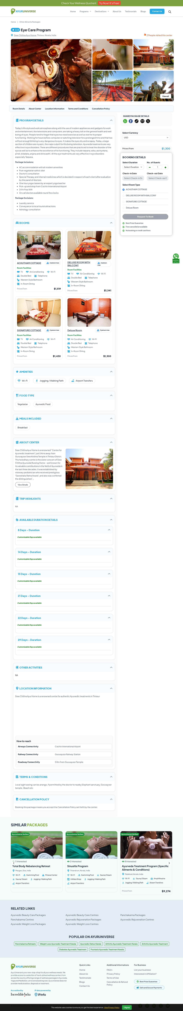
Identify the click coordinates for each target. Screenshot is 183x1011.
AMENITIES (26, 371)
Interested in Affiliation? (145, 973)
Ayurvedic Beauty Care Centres (82, 915)
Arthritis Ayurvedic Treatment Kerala (121, 944)
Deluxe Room (74, 330)
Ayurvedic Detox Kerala (90, 944)
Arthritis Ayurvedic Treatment (155, 944)
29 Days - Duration (29, 640)
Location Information (54, 108)
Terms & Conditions (33, 777)
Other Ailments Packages (29, 22)
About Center (35, 108)
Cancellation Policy (101, 108)
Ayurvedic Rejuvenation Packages (83, 919)
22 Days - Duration (29, 618)
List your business (142, 970)
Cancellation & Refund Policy (117, 983)
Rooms (24, 223)
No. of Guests (153, 162)
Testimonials (131, 11)
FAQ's (109, 970)
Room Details (19, 108)
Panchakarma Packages (132, 915)
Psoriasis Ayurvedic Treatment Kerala (107, 949)
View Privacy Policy (112, 1007)
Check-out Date (155, 173)
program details (31, 120)
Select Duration (129, 162)
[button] (169, 863)
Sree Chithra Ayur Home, (25, 35)
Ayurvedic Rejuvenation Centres (137, 919)
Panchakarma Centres (22, 919)
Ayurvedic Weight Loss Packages (28, 924)
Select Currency (130, 133)
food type (26, 395)
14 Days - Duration (29, 552)
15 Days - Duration (29, 574)
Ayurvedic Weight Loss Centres (82, 924)
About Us (117, 11)
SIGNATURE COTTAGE (29, 330)
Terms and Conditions (78, 108)
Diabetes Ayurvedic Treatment (72, 949)
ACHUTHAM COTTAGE (29, 263)
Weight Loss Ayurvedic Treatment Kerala (58, 944)
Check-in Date (129, 173)
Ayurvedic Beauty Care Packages (28, 915)
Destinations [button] (101, 11)
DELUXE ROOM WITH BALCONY (141, 195)
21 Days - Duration (29, 596)
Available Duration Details (38, 520)
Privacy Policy (113, 973)
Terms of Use (113, 977)
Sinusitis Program (77, 866)
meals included (30, 418)
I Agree (127, 1007)
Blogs (143, 11)
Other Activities (30, 667)
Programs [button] (84, 11)
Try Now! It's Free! (109, 3)
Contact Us (157, 11)
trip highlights (30, 498)
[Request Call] (176, 258)
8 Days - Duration (29, 530)
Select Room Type (131, 185)
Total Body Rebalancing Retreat (31, 866)
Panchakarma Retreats (25, 944)
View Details (23, 485)
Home (73, 11)
